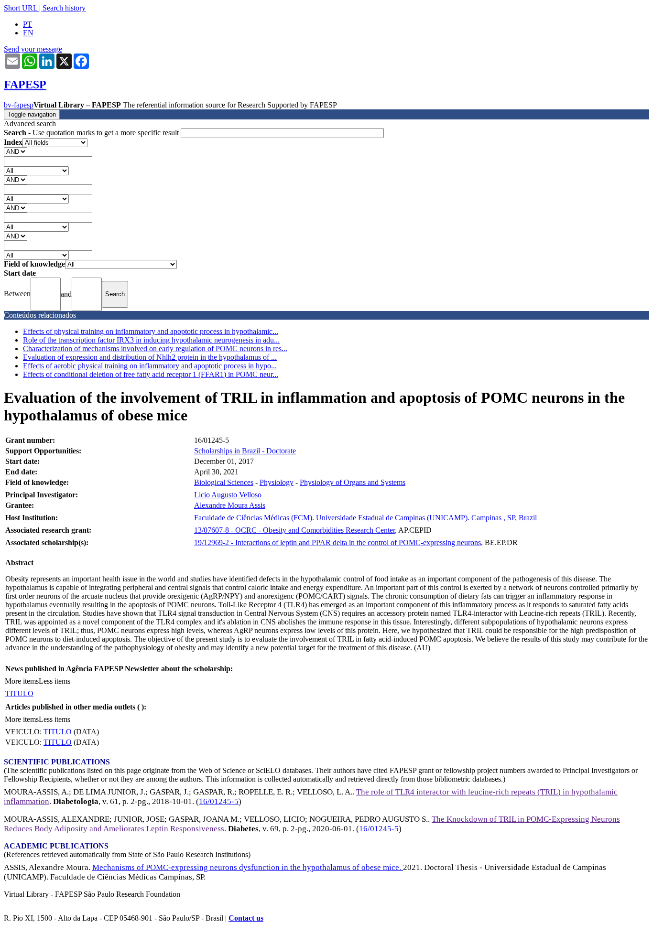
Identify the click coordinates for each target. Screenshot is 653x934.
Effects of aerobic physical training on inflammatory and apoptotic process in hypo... (150, 366)
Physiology (277, 482)
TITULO (19, 693)
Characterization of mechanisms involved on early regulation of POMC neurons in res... (155, 348)
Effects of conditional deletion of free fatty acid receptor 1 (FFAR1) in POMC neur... (150, 374)
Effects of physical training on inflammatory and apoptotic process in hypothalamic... (150, 331)
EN (28, 33)
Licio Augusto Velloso (227, 495)
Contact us (246, 918)
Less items (54, 681)
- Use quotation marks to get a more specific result (92, 133)
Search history (64, 8)
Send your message (33, 49)
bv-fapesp (18, 105)
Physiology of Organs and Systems (352, 482)
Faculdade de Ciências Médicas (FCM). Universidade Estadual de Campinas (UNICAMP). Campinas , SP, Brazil (365, 518)
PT (27, 24)
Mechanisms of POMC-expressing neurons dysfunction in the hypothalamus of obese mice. (247, 867)
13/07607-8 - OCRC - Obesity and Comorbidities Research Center (294, 530)
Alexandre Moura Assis (229, 505)
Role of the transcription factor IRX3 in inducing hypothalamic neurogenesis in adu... (151, 340)
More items (22, 681)
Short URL (20, 8)
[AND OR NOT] (15, 151)
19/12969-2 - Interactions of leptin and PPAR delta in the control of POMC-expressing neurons (337, 542)
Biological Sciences (223, 482)
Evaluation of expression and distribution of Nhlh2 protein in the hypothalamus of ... (150, 357)
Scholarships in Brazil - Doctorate (245, 451)
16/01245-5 (219, 801)
